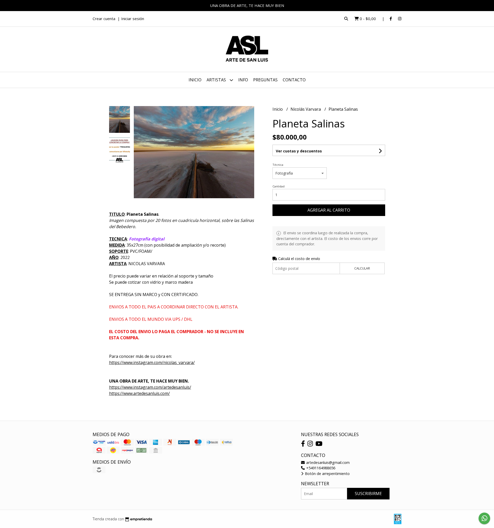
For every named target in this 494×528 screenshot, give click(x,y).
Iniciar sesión (132, 18)
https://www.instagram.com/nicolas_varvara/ (152, 362)
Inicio (195, 80)
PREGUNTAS (265, 80)
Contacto (294, 80)
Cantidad (278, 186)
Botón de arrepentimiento (327, 473)
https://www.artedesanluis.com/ (139, 393)
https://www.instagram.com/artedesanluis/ (150, 387)
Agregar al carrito (328, 210)
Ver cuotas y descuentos (299, 151)
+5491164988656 (320, 467)
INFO (243, 80)
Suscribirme (368, 493)
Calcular (362, 268)
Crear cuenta (104, 18)
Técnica (277, 165)
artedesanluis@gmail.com (327, 462)
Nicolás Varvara (306, 109)
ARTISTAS (217, 80)
